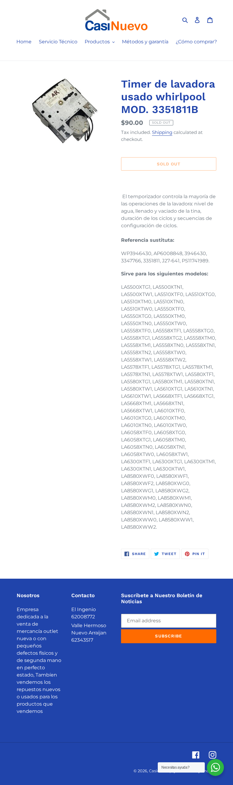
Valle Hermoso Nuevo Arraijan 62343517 (88, 633)
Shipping (162, 132)
